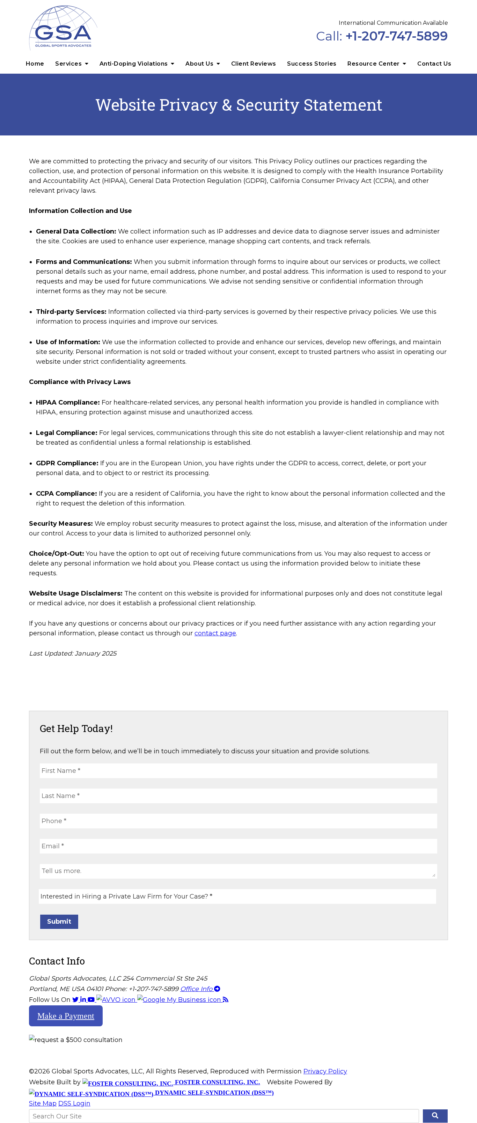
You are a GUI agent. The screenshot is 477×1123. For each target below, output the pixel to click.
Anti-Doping (134, 63)
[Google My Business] (180, 1000)
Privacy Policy (325, 1071)
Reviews (253, 63)
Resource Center (374, 63)
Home (35, 63)
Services (69, 63)
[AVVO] (116, 1000)
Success (312, 63)
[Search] (435, 1116)
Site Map (43, 1103)
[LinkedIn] (84, 1000)
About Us (200, 63)
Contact (434, 63)
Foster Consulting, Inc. (216, 1082)
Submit (59, 921)
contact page (215, 633)
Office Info (197, 989)
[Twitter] (76, 1000)
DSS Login (74, 1103)
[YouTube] (92, 1000)
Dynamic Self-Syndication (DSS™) (213, 1092)
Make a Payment (65, 1015)
